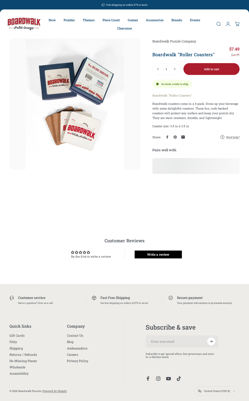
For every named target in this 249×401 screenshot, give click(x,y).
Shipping (16, 348)
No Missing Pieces (23, 361)
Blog (70, 342)
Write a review (158, 254)
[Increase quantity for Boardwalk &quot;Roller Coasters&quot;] (175, 69)
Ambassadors (77, 348)
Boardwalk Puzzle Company (174, 41)
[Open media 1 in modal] (74, 104)
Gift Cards (17, 335)
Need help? (233, 137)
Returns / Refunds (23, 355)
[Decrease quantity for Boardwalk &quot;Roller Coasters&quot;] (157, 69)
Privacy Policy (77, 361)
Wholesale (17, 367)
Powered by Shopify (55, 391)
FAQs (13, 342)
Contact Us (75, 335)
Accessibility (19, 373)
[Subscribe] (211, 341)
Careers (72, 355)
